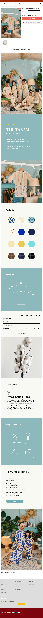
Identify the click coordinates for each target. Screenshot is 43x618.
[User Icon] (37, 3)
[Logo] (21, 3)
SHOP (15, 501)
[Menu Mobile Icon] (1, 3)
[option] (11, 23)
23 (34, 322)
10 (34, 325)
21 (30, 328)
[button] (24, 11)
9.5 (38, 318)
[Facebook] (2, 598)
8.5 (30, 318)
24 (38, 322)
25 (38, 328)
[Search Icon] (5, 3)
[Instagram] (5, 598)
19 (26, 328)
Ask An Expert (12, 572)
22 (30, 322)
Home (2, 6)
